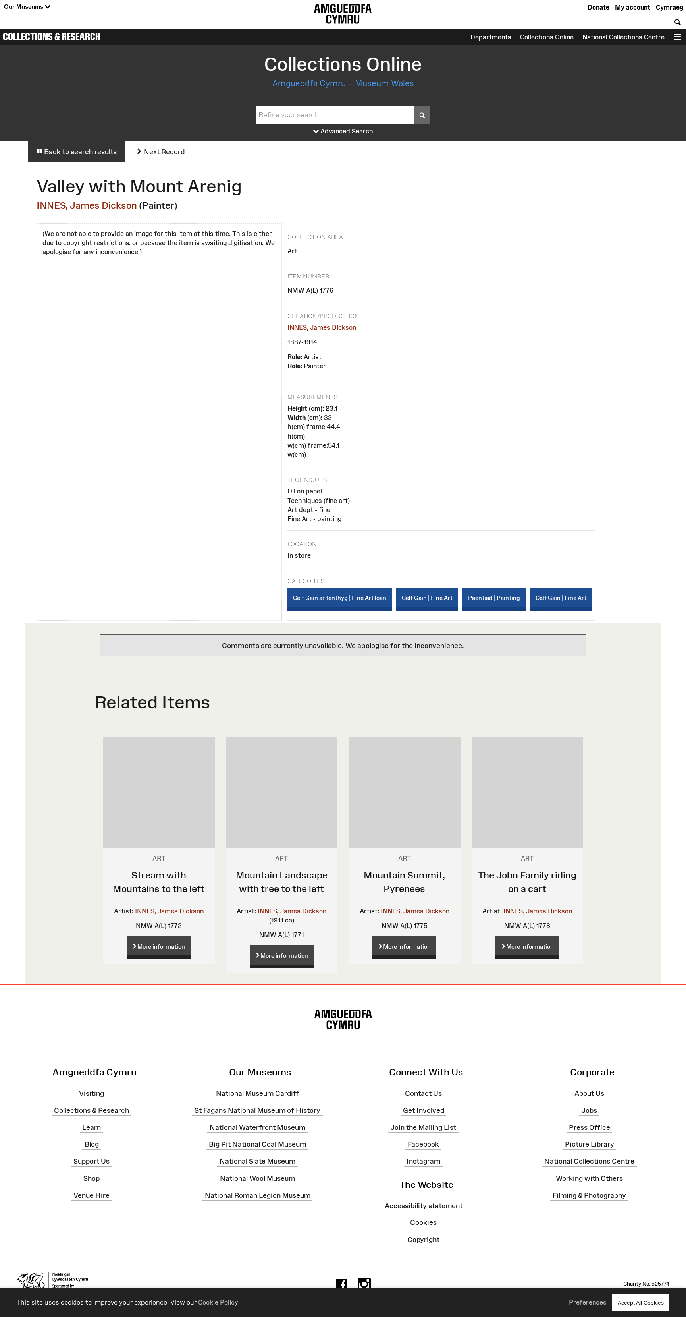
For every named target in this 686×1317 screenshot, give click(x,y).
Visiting (91, 1093)
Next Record (163, 152)
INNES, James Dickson (87, 205)
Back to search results (79, 152)
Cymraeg (669, 7)
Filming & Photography (589, 1195)
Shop (91, 1178)
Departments (490, 37)
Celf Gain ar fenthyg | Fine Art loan (339, 597)
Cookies (423, 1222)
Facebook (423, 1144)
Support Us (91, 1161)
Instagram (423, 1161)
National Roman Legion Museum (257, 1195)
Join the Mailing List (423, 1127)
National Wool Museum (257, 1178)
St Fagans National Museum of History (257, 1110)
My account (632, 7)
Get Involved (423, 1110)
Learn (91, 1127)
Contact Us (423, 1093)
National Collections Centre (623, 37)
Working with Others (589, 1178)
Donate (598, 7)
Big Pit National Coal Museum (257, 1144)
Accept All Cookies (641, 1303)
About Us (589, 1093)
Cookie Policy (218, 1302)
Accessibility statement (423, 1205)
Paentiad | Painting (494, 597)
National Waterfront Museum (257, 1127)
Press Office (589, 1127)
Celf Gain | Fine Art (427, 597)
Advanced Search (346, 131)
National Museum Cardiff (257, 1093)
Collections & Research (51, 37)
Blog (92, 1144)
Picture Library (589, 1144)
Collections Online (547, 37)
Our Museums (24, 6)
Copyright (423, 1240)
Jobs (589, 1110)
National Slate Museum (257, 1161)
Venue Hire (91, 1195)
